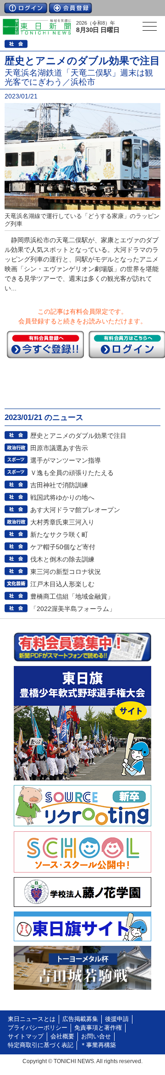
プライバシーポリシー (37, 1028)
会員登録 (70, 8)
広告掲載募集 (80, 1019)
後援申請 (117, 1019)
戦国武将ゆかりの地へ (62, 497)
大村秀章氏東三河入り (62, 522)
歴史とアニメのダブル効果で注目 (78, 435)
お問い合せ (96, 1036)
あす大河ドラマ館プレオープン (75, 509)
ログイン (25, 8)
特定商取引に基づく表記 (40, 1045)
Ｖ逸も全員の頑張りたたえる (72, 472)
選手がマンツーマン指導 (65, 460)
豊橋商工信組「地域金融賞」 (72, 596)
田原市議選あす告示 (59, 448)
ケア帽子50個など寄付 (62, 547)
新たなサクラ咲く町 (59, 534)
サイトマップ (26, 1036)
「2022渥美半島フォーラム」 (73, 608)
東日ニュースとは (31, 1019)
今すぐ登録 (45, 344)
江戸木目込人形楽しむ (62, 584)
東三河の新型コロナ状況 (65, 571)
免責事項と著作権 (98, 1028)
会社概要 (62, 1036)
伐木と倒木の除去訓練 (62, 559)
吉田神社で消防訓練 (59, 485)
